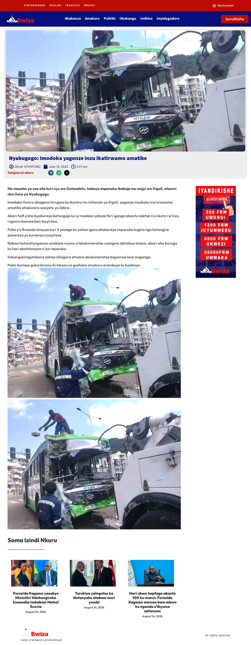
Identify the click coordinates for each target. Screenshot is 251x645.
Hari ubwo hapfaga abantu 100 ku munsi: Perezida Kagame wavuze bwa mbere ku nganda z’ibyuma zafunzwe (152, 602)
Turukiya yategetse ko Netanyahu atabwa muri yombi (94, 597)
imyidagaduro (168, 18)
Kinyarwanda (34, 5)
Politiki (110, 18)
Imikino (146, 18)
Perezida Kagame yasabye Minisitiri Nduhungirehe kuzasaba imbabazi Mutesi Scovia (36, 600)
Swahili (90, 5)
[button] (50, 172)
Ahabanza (73, 18)
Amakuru (92, 18)
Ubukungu (128, 18)
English (55, 5)
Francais (72, 5)
